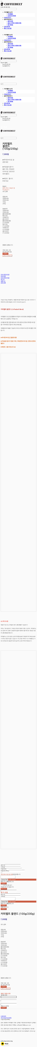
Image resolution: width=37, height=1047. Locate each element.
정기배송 (10, 25)
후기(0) (3, 279)
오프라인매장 (12, 15)
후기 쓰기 (3, 888)
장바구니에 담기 (5, 988)
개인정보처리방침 (6, 1017)
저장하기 (3, 883)
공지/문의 (7, 26)
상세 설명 (3, 276)
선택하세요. (5, 198)
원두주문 (10, 21)
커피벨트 (10, 14)
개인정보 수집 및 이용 (7, 874)
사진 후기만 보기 (7, 885)
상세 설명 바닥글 (5, 277)
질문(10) (3, 281)
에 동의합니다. (11, 874)
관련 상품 (3, 282)
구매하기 (3, 909)
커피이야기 (7, 17)
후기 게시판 (7, 28)
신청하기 (3, 1007)
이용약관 (3, 1016)
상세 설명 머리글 (5, 274)
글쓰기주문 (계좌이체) (14, 23)
